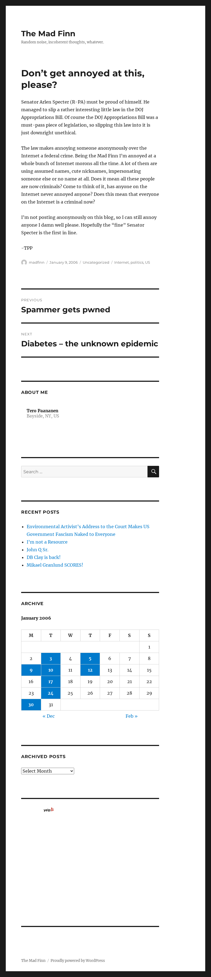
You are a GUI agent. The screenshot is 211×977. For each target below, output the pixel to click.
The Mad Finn (48, 33)
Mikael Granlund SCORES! (55, 565)
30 (31, 704)
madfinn (37, 262)
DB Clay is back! (44, 557)
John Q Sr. (37, 549)
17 (50, 681)
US (147, 262)
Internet (121, 262)
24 (51, 693)
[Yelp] (48, 809)
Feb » (132, 716)
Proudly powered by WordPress (78, 960)
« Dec (49, 716)
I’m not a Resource (47, 542)
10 (50, 670)
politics (137, 262)
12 (90, 670)
